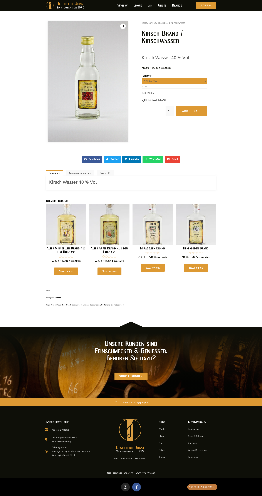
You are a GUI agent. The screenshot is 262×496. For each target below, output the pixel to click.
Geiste (162, 5)
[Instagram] (125, 487)
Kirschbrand (77, 304)
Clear (144, 86)
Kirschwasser (95, 304)
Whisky (122, 5)
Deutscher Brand (63, 304)
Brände (177, 5)
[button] (92, 159)
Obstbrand (105, 304)
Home (144, 23)
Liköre (138, 5)
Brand (52, 304)
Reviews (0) (105, 173)
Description (54, 173)
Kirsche (85, 304)
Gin (150, 5)
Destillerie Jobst (71, 3)
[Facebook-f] (136, 487)
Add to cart (191, 110)
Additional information (80, 173)
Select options (66, 271)
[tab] (54, 173)
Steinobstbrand (117, 304)
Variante (147, 75)
